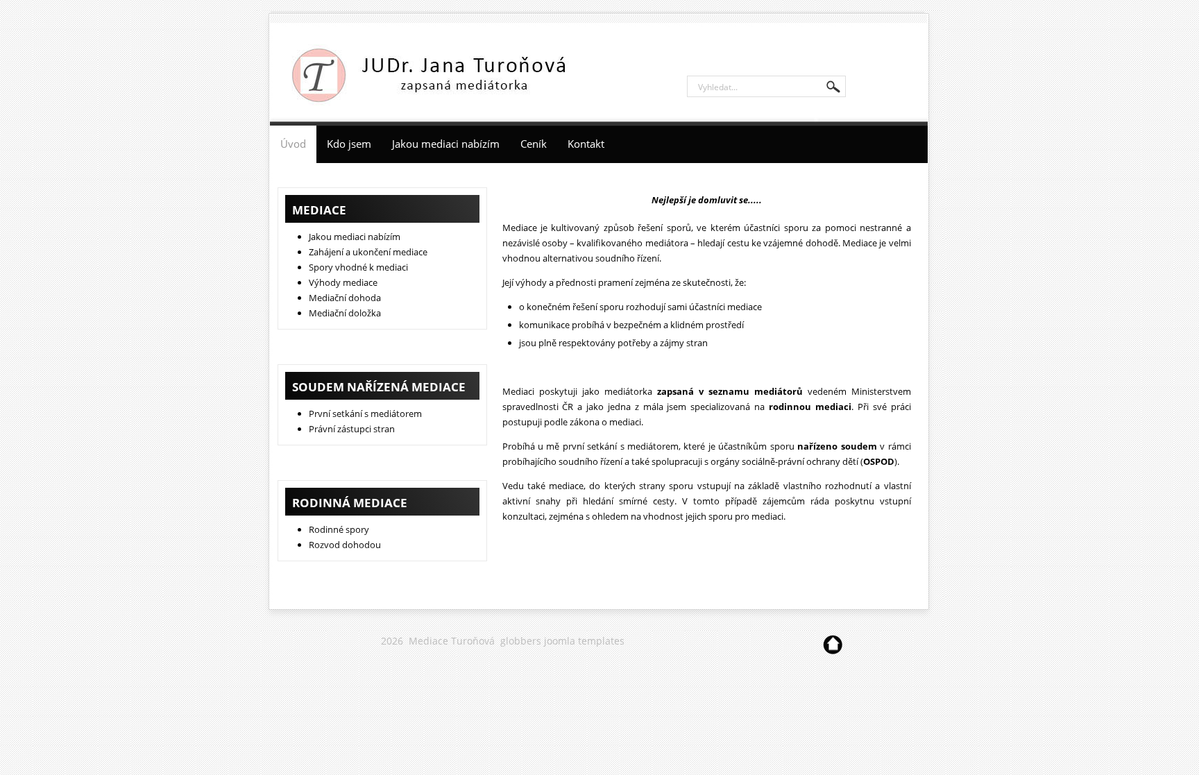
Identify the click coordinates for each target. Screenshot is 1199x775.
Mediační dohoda (345, 297)
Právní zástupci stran (352, 429)
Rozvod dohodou (345, 544)
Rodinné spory (339, 529)
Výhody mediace (343, 282)
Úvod (293, 144)
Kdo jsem (349, 144)
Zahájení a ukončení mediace (368, 252)
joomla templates (584, 640)
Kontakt (586, 144)
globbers (520, 640)
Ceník (533, 144)
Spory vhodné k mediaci (358, 267)
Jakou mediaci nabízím (446, 144)
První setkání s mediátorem (365, 413)
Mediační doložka (345, 313)
